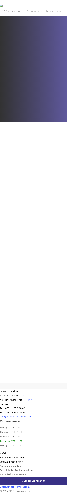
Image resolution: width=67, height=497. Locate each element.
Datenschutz (7, 486)
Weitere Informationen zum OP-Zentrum (29, 209)
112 (22, 395)
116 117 (31, 399)
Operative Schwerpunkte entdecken (31, 384)
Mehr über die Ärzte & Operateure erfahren (30, 310)
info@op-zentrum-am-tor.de (15, 416)
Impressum (23, 486)
